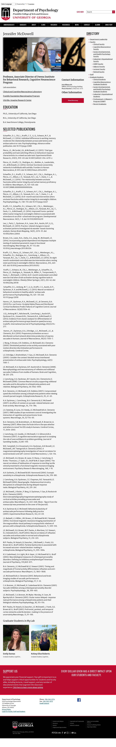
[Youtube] (73, 733)
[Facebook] (62, 733)
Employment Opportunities (59, 727)
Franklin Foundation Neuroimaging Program (21, 96)
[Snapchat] (70, 733)
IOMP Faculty (98, 64)
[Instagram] (67, 733)
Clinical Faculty (98, 44)
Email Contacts (44, 703)
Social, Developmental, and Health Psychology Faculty (101, 54)
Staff (92, 74)
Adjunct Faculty (99, 67)
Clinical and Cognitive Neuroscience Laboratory (22, 92)
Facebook (79, 700)
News (77, 24)
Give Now (80, 12)
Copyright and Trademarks (77, 721)
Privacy (72, 723)
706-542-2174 (50, 699)
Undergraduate (9, 24)
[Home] (32, 12)
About (34, 24)
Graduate (23, 24)
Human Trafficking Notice (94, 725)
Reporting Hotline (91, 727)
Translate (31, 4)
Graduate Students (97, 77)
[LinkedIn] (75, 733)
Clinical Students (99, 79)
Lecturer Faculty (99, 69)
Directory (55, 723)
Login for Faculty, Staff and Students (13, 711)
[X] (65, 733)
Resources (66, 24)
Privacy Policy (6, 709)
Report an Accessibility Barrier (93, 722)
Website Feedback (74, 725)
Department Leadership (98, 39)
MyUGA (55, 725)
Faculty (92, 42)
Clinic (43, 24)
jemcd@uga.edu (67, 84)
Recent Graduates (99, 104)
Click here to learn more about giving (28, 687)
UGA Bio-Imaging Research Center (17, 100)
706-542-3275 (48, 701)
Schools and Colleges (58, 721)
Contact (87, 24)
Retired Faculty (98, 72)
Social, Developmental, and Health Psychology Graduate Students (101, 89)
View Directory (73, 100)
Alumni (97, 24)
